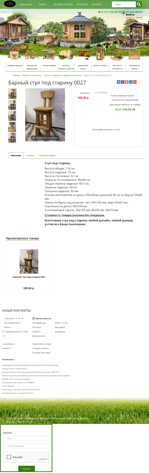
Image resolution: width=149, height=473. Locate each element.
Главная (15, 75)
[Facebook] (122, 82)
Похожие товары (47, 155)
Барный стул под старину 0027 (29, 277)
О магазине (26, 4)
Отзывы (30, 155)
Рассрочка (82, 4)
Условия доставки (41, 352)
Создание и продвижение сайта (20, 422)
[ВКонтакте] (118, 82)
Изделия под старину (31, 75)
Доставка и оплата (63, 4)
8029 (125, 109)
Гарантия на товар (41, 344)
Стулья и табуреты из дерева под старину (62, 75)
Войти (130, 14)
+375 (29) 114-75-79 (13, 318)
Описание (16, 155)
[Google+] (135, 82)
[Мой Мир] (131, 82)
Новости (6, 348)
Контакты (97, 4)
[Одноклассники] (126, 82)
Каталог (43, 4)
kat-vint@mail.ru (12, 322)
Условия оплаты (40, 348)
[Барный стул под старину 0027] (13, 93)
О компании (8, 344)
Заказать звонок (134, 17)
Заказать (27, 468)
